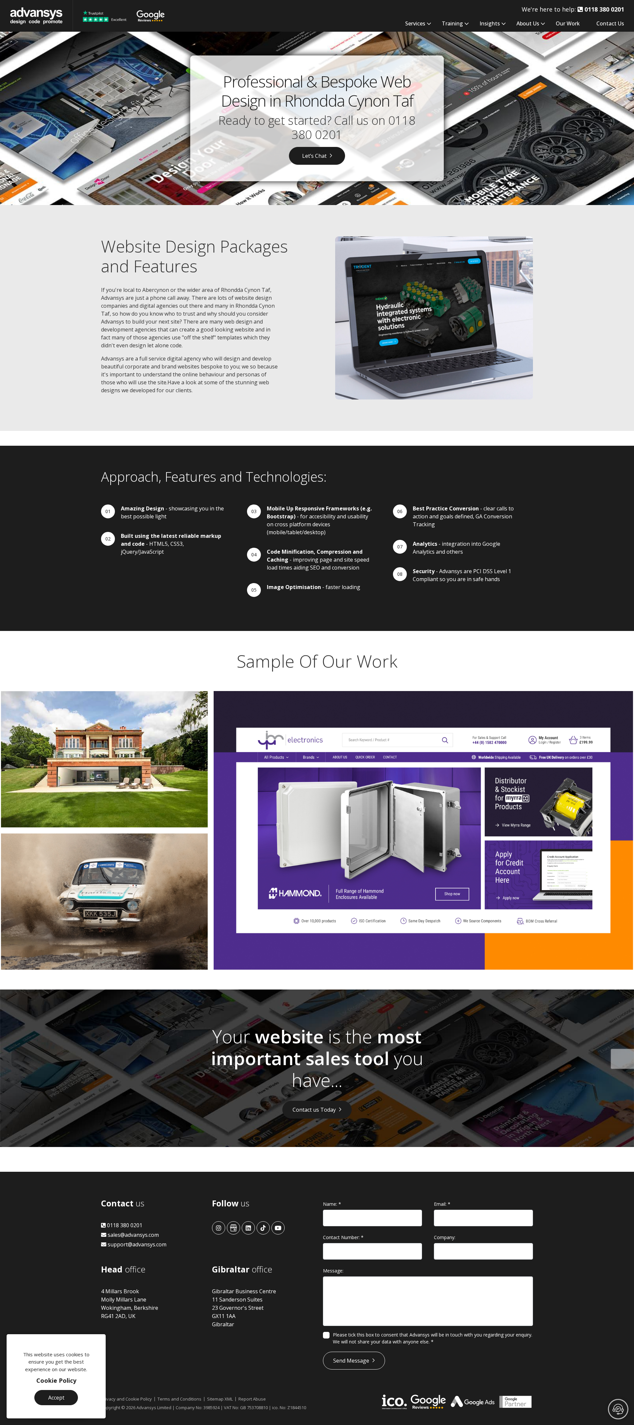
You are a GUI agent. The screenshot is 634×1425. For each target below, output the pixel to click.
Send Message (351, 1360)
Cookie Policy (56, 1380)
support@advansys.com (136, 1244)
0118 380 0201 (124, 1225)
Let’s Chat (314, 155)
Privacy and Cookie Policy (126, 1399)
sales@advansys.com (132, 1234)
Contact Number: (343, 1237)
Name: (332, 1204)
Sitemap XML (220, 1399)
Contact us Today (314, 1109)
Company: (444, 1237)
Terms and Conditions (179, 1399)
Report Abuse (252, 1399)
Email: (442, 1204)
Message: (333, 1271)
